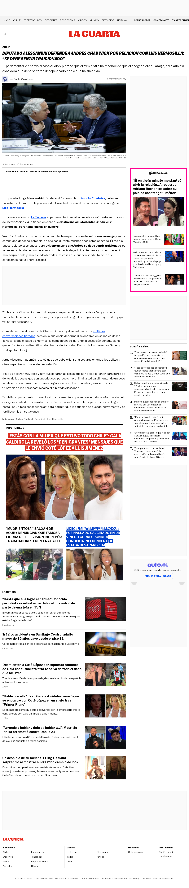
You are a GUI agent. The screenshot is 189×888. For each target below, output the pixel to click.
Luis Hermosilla (55, 419)
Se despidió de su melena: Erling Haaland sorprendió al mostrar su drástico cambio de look (40, 760)
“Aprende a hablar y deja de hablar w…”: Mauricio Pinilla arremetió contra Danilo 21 (39, 730)
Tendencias (67, 20)
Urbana (122, 20)
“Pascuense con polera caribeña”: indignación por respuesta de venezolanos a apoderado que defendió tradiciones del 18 (151, 357)
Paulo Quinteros (24, 79)
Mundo (94, 20)
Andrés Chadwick (25, 419)
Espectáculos (32, 20)
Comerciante (161, 20)
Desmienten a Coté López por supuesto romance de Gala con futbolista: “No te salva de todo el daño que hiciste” (42, 669)
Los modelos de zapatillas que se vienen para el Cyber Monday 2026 (147, 239)
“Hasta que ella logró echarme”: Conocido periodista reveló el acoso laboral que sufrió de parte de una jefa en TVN (38, 603)
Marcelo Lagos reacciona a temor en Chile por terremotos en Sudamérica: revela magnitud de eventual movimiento (151, 406)
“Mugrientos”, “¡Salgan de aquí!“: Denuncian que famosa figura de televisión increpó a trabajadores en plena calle (34, 535)
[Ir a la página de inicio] (94, 33)
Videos (82, 20)
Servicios (108, 20)
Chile (17, 20)
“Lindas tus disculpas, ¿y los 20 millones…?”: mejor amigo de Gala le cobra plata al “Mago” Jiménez (147, 280)
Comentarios (26, 164)
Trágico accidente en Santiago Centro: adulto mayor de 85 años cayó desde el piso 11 (37, 636)
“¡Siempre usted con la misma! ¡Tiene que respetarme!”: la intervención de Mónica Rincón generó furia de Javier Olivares (149, 453)
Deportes (51, 20)
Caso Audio (40, 419)
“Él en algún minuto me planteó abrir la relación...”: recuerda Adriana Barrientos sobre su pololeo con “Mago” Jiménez (157, 187)
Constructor (142, 20)
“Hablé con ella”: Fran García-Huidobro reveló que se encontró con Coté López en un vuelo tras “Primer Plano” (40, 700)
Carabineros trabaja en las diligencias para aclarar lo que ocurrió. (40, 644)
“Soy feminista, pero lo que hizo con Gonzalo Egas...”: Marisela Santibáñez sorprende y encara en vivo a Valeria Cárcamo (152, 437)
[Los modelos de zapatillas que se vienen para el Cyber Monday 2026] (174, 240)
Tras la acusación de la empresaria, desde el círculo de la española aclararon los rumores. (41, 680)
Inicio (6, 20)
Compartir (10, 164)
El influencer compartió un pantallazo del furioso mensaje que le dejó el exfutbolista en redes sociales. (40, 739)
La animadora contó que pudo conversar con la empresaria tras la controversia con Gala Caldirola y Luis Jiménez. (41, 712)
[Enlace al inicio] (158, 173)
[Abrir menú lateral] (5, 33)
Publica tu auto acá (158, 576)
